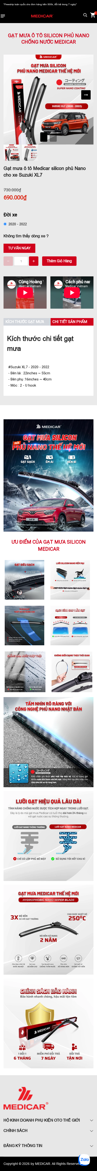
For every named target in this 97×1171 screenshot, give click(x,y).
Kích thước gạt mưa (24, 321)
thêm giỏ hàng (59, 261)
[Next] (86, 95)
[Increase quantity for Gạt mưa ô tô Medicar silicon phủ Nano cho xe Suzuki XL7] (33, 261)
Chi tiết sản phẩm (70, 321)
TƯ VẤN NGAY (19, 248)
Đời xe (10, 215)
